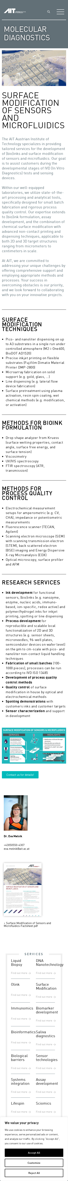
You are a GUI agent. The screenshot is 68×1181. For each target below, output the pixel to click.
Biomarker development (47, 1010)
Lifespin (17, 1103)
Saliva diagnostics (45, 1034)
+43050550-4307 (14, 845)
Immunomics (22, 1008)
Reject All (34, 1172)
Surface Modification (46, 986)
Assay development (47, 1081)
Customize (34, 1162)
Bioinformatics (23, 1032)
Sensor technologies (47, 1057)
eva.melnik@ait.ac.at (16, 848)
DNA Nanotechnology (49, 962)
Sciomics (43, 1103)
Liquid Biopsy (16, 962)
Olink (15, 984)
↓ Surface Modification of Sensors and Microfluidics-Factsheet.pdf (27, 924)
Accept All (34, 1152)
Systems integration (20, 1081)
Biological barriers (19, 1057)
